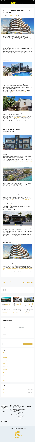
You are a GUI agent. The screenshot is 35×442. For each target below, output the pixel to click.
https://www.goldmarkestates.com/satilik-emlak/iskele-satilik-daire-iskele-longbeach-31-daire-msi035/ (17, 161)
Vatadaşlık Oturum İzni (6, 377)
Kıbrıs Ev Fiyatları (20, 412)
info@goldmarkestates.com (16, 414)
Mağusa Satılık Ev (29, 406)
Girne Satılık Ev (29, 408)
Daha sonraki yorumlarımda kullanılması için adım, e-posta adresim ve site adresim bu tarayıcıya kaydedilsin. (17, 332)
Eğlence (4, 352)
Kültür (3, 389)
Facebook (11, 428)
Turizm (4, 392)
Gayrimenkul (4, 6)
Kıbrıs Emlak (20, 415)
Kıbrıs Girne (19, 418)
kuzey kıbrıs (11, 304)
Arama (28, 343)
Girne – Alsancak (24, 116)
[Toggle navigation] (33, 1)
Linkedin (16, 428)
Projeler (4, 372)
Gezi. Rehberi (5, 360)
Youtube (24, 428)
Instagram (20, 428)
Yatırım (4, 380)
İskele (4, 363)
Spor (4, 374)
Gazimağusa (5, 358)
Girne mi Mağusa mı (10, 205)
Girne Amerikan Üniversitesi (15, 117)
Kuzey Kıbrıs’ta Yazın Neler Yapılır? (13, 55)
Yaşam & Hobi (5, 378)
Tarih (3, 394)
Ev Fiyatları (4, 355)
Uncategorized (15, 15)
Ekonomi (4, 354)
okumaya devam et (4, 312)
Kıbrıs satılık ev (7, 271)
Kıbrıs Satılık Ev (9, 304)
